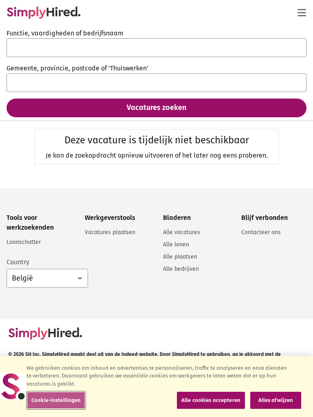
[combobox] (156, 47)
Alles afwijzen (275, 400)
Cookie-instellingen (56, 400)
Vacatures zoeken (156, 107)
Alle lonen (176, 244)
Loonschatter (24, 242)
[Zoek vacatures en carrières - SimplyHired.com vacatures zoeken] (44, 13)
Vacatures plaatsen (110, 232)
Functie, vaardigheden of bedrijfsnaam (65, 33)
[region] (156, 386)
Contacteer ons (261, 232)
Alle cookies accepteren (210, 400)
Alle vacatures (181, 232)
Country (18, 262)
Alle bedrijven (181, 269)
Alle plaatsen (180, 256)
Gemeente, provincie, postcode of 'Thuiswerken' (77, 68)
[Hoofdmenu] (301, 13)
